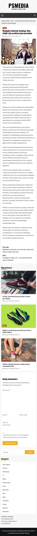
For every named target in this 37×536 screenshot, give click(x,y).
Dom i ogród (6, 464)
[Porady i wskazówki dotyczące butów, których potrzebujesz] (18, 282)
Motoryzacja (6, 482)
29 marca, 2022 (14, 36)
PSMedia (18, 5)
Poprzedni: (18, 249)
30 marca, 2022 (14, 301)
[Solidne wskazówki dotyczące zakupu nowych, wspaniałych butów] (18, 350)
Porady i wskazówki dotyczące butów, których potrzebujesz (16, 297)
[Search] (35, 15)
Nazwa (5, 415)
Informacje (6, 471)
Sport (4, 497)
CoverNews (12, 533)
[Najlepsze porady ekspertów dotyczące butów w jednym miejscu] (18, 316)
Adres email (23, 415)
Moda (4, 28)
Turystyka (6, 500)
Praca (4, 486)
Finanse (5, 468)
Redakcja (6, 36)
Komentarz (7, 390)
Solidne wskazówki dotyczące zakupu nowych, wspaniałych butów (16, 365)
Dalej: (17, 257)
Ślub (4, 493)
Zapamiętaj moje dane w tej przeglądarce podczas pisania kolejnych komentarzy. (16, 436)
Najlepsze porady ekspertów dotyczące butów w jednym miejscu (17, 331)
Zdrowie (5, 508)
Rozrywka (6, 490)
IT (3, 475)
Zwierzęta (6, 511)
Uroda (4, 504)
